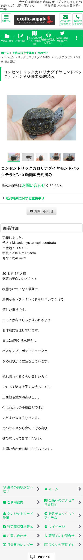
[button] (6, 18)
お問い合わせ (33, 185)
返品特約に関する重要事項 (25, 198)
